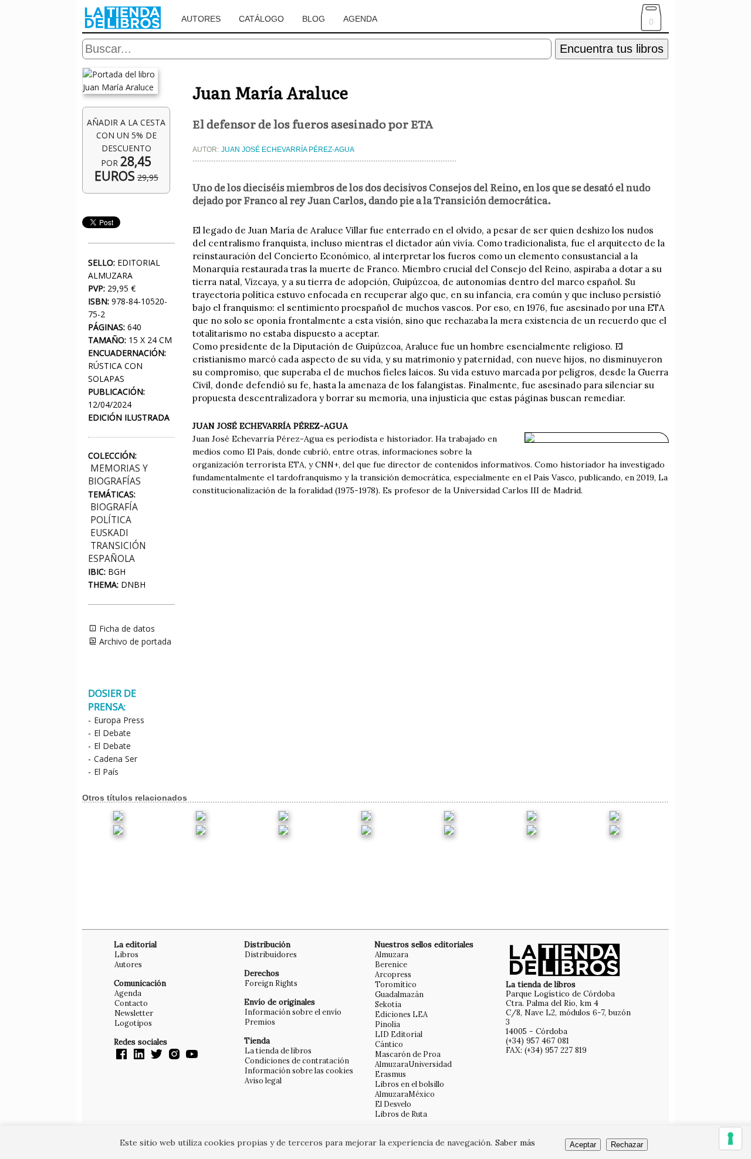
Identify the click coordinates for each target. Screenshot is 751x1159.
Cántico (389, 1044)
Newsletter (133, 1013)
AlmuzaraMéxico (405, 1094)
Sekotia (388, 1004)
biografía (114, 507)
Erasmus (390, 1074)
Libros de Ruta (401, 1114)
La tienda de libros (278, 1050)
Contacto (131, 1003)
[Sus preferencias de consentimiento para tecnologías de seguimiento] (730, 1138)
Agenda (360, 18)
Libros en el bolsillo (409, 1084)
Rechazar (627, 1144)
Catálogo (261, 18)
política (110, 520)
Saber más (515, 1142)
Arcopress (393, 974)
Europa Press (119, 720)
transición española (117, 552)
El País (106, 771)
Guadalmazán (399, 994)
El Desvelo (393, 1104)
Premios (260, 1021)
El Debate (112, 732)
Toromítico (396, 984)
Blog (313, 18)
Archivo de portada (134, 641)
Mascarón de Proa (408, 1054)
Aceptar (583, 1144)
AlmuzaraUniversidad (413, 1064)
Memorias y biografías (118, 474)
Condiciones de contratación (297, 1060)
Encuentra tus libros (612, 48)
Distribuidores (271, 954)
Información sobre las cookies (299, 1070)
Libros (126, 954)
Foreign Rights (271, 983)
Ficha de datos (126, 628)
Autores (201, 18)
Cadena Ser (115, 758)
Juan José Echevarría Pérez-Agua (287, 149)
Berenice (391, 964)
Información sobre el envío (293, 1011)
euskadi (109, 533)
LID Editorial (398, 1034)
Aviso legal (263, 1080)
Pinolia (387, 1024)
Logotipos (133, 1023)
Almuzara (391, 954)
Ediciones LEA (401, 1014)
